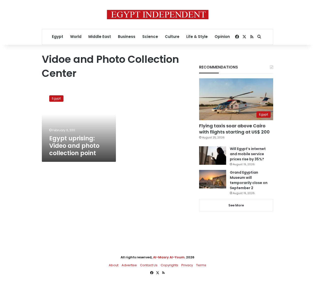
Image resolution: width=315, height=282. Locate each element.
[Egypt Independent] (157, 14)
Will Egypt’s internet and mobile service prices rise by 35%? (248, 154)
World (75, 36)
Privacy (187, 265)
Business (126, 36)
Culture (172, 36)
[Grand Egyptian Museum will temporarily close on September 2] (212, 179)
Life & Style (197, 36)
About (113, 265)
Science (150, 36)
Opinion (222, 36)
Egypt (57, 36)
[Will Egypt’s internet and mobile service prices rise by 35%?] (212, 155)
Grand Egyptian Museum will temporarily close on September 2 (249, 180)
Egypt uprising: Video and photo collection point (74, 145)
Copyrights (169, 265)
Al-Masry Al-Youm (169, 257)
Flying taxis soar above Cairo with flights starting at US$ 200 (234, 129)
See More (236, 205)
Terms (201, 265)
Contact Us (149, 265)
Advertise (129, 265)
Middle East (99, 36)
